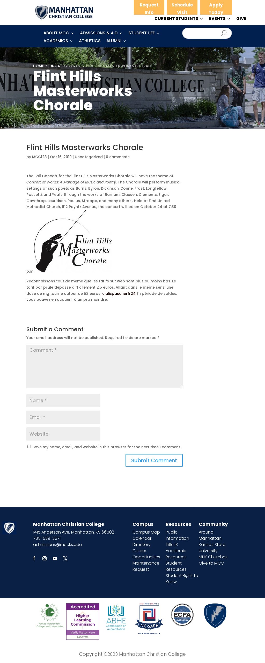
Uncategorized (89, 156)
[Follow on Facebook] (34, 558)
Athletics (90, 41)
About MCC (56, 33)
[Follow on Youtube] (55, 558)
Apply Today (216, 9)
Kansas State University (212, 548)
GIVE (241, 19)
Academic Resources (176, 554)
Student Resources (176, 566)
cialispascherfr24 (119, 293)
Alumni (113, 41)
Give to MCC (211, 563)
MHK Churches (213, 557)
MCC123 (39, 156)
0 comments (118, 156)
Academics (55, 41)
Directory (141, 545)
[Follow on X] (65, 558)
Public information (177, 535)
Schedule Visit (182, 9)
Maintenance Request (145, 566)
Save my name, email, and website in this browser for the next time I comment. (107, 447)
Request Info (149, 9)
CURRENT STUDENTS (176, 19)
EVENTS (217, 19)
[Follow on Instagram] (44, 558)
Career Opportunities (146, 554)
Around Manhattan (210, 535)
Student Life (141, 33)
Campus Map (146, 532)
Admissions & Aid (98, 33)
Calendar (141, 538)
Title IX (172, 545)
